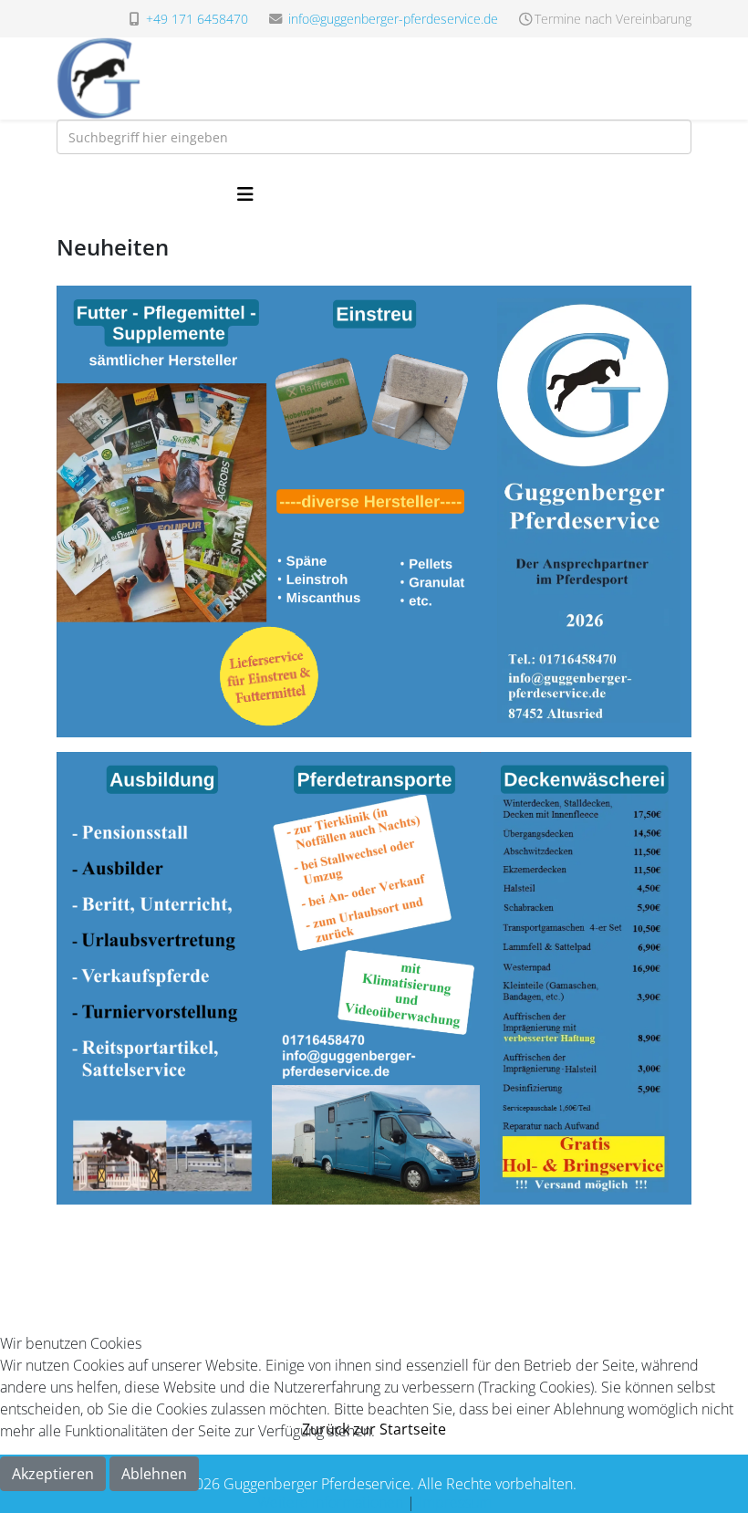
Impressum (455, 1502)
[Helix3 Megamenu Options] (245, 194)
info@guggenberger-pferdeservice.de (393, 18)
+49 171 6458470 (197, 18)
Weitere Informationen (330, 1502)
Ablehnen (154, 1474)
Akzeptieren (53, 1474)
